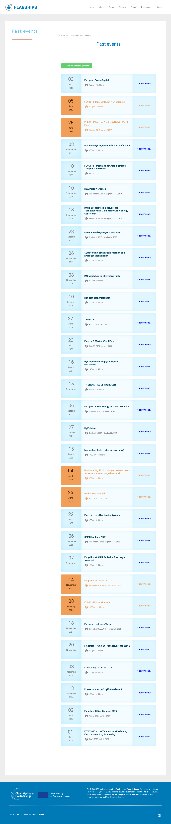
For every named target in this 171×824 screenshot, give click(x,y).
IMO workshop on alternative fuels (102, 276)
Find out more (143, 83)
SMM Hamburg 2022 (95, 537)
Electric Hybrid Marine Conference (102, 515)
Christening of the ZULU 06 (98, 667)
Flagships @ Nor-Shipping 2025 (100, 711)
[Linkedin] (159, 815)
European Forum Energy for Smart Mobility (106, 406)
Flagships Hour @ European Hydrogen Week (107, 645)
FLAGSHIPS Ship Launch (97, 602)
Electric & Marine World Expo (99, 341)
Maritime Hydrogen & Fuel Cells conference (107, 145)
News (111, 7)
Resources (145, 7)
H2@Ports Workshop (95, 189)
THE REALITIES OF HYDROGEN (100, 384)
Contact (159, 7)
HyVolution (90, 428)
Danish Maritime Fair (95, 493)
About (101, 7)
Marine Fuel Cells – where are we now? (104, 450)
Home (91, 7)
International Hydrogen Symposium (102, 232)
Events (133, 7)
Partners (122, 7)
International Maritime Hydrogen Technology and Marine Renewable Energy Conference (106, 210)
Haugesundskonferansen (97, 297)
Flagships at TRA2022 (95, 580)
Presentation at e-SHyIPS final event (103, 689)
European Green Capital (96, 80)
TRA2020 (89, 319)
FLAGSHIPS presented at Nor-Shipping (104, 102)
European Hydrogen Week (97, 624)
